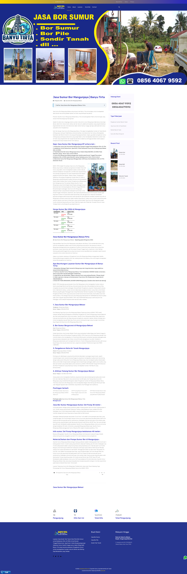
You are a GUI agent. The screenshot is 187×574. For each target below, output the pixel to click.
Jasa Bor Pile (94, 540)
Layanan (80, 7)
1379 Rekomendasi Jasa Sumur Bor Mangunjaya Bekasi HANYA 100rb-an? (61, 392)
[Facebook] (99, 472)
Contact (94, 7)
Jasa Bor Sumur (95, 537)
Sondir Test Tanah (96, 543)
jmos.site (103, 570)
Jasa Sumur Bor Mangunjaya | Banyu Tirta (73, 399)
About (74, 7)
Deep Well (83, 168)
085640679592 (121, 107)
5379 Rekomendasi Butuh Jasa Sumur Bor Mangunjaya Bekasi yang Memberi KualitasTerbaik (98, 392)
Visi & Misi (87, 7)
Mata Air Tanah (79, 177)
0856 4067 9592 (121, 103)
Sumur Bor (75, 166)
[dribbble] (104, 472)
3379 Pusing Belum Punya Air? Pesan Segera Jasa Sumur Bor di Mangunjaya (79, 392)
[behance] (102, 474)
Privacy (132, 1)
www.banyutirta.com (85, 568)
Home (69, 7)
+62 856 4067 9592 (59, 1)
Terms (126, 1)
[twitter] (101, 472)
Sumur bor (122, 152)
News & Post (119, 1)
